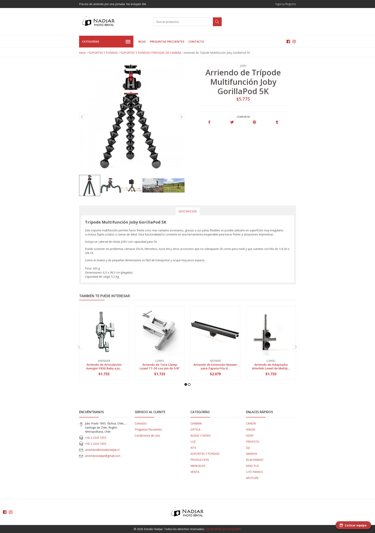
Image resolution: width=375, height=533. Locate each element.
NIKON (250, 429)
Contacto (196, 41)
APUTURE (252, 478)
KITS (193, 447)
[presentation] (82, 116)
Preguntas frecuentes (167, 41)
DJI (248, 447)
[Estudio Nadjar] (98, 22)
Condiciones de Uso (147, 435)
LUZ (193, 441)
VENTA (194, 472)
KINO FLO (252, 466)
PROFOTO (252, 441)
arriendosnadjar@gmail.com (103, 456)
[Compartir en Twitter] (232, 122)
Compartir (243, 117)
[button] (186, 384)
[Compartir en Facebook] (209, 122)
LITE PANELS (254, 472)
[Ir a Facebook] (288, 41)
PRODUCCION (199, 460)
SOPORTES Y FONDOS (103, 52)
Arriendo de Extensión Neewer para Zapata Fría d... (215, 366)
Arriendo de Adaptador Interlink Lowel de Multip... (271, 366)
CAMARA (196, 423)
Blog (142, 41)
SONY (250, 435)
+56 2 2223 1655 (95, 437)
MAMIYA (251, 453)
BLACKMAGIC (255, 460)
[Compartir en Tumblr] (277, 122)
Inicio (82, 52)
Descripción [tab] (188, 211)
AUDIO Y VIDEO (200, 435)
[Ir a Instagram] (294, 41)
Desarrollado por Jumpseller (223, 529)
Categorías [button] (90, 41)
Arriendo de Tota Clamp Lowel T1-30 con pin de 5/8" (160, 366)
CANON (251, 423)
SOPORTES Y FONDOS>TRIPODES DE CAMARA (151, 52)
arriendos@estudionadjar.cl (102, 450)
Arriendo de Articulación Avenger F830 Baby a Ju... (104, 366)
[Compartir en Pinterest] (254, 122)
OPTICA (195, 429)
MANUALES (197, 466)
